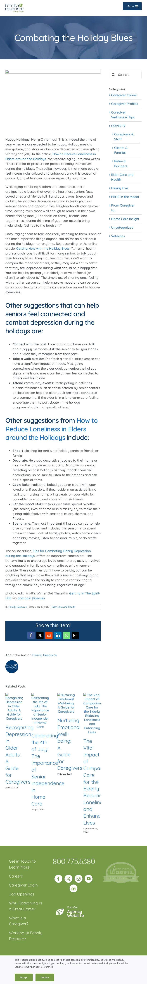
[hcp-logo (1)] (121, 864)
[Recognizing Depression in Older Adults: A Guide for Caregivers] (14, 695)
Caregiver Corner (124, 95)
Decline (45, 977)
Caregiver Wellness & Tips (123, 114)
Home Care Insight (125, 219)
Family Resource (18, 606)
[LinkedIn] (73, 888)
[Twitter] (68, 879)
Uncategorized (122, 227)
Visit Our (75, 912)
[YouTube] (89, 879)
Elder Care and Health (63, 606)
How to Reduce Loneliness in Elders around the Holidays (51, 428)
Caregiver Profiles (124, 104)
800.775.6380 (74, 861)
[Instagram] (78, 879)
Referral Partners (120, 163)
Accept (24, 977)
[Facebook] (58, 879)
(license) (38, 598)
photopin (24, 598)
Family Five (119, 188)
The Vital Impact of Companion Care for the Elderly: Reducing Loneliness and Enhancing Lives (96, 782)
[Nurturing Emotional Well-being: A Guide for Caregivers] (66, 695)
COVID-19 (118, 126)
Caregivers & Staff (124, 136)
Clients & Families (120, 150)
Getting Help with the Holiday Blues (43, 248)
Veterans (118, 236)
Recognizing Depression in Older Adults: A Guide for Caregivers (19, 754)
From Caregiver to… (123, 207)
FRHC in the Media (125, 197)
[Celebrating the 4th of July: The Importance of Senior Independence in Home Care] (40, 695)
